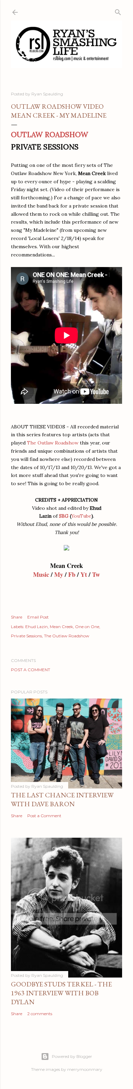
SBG (64, 516)
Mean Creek (61, 626)
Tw (96, 574)
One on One (87, 626)
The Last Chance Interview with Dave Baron (62, 799)
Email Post (38, 617)
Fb (71, 574)
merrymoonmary (84, 1069)
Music (41, 574)
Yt (83, 574)
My (58, 574)
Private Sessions (26, 635)
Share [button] (16, 617)
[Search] (118, 10)
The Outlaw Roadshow (52, 443)
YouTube (81, 516)
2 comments (39, 1013)
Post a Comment (30, 669)
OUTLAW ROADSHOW (49, 134)
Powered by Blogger (72, 1056)
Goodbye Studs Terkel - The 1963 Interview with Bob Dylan (61, 993)
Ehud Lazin (36, 626)
